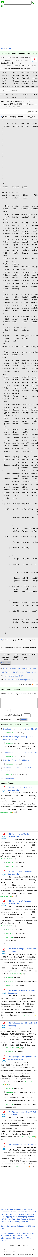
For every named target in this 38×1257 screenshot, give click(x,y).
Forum (3, 1240)
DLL (2, 1236)
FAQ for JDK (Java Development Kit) (19, 680)
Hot (8, 1226)
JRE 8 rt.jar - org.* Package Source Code (19, 668)
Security (24, 1219)
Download (5, 663)
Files (7, 1236)
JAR (32, 1233)
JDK (9, 48)
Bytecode (18, 1209)
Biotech (10, 1209)
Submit (24, 719)
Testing (17, 1221)
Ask (2, 1228)
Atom (34, 1226)
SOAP (10, 1221)
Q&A (2, 1238)
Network (31, 1217)
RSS (29, 1226)
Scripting (16, 1219)
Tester (3, 1233)
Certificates (15, 1236)
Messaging (22, 1217)
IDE (2, 1214)
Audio (3, 1209)
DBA (19, 1233)
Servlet (4, 1221)
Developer (11, 1233)
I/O (34, 1212)
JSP (2, 1217)
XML (28, 1221)
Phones (16, 1238)
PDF (2, 1219)
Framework (5, 1212)
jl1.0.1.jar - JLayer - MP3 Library (16, 760)
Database (28, 1209)
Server (32, 1219)
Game (13, 1212)
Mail (15, 1217)
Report (8, 1219)
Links (30, 1236)
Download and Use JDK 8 (12, 676)
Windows (25, 1233)
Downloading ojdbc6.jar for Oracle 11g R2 (20, 729)
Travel (23, 1238)
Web (23, 1221)
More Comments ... (8, 778)
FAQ (29, 1238)
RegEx (24, 1236)
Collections (22, 1226)
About (13, 1226)
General (20, 1212)
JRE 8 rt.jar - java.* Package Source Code (19, 672)
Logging (8, 1217)
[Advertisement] (19, 27)
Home (3, 48)
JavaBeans (19, 1214)
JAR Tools (9, 1214)
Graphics (28, 1212)
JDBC (27, 1214)
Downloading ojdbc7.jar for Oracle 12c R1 (20, 752)
